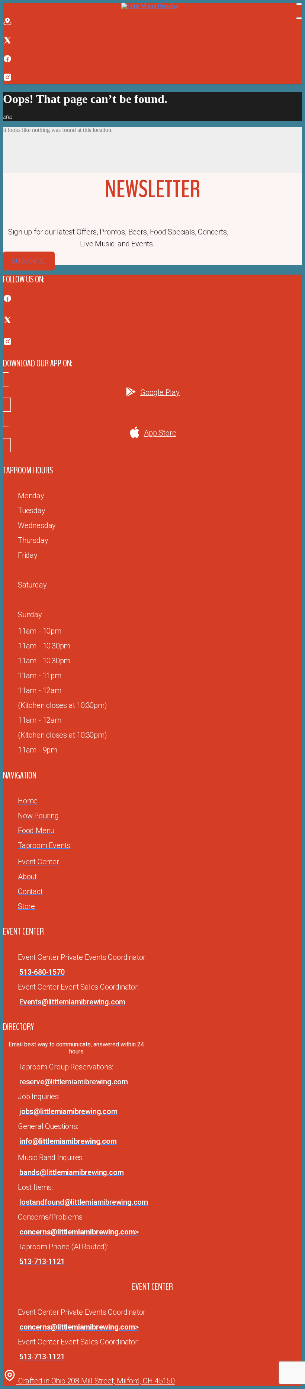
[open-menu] (299, 4)
